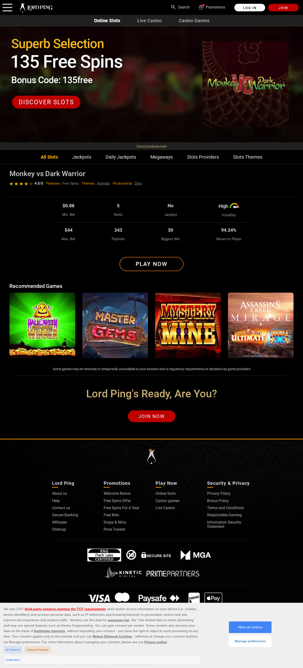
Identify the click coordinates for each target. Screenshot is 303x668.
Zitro (138, 183)
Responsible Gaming (224, 515)
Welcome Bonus (117, 493)
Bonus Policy (218, 501)
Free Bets (111, 515)
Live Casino (149, 20)
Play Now (151, 264)
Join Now (151, 416)
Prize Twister (114, 529)
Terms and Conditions (225, 508)
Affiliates (59, 522)
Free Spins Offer (117, 501)
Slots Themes (247, 157)
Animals (103, 183)
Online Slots (107, 20)
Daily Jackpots (121, 157)
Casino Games (194, 20)
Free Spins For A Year (121, 508)
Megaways (161, 157)
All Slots (49, 157)
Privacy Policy (219, 493)
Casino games (167, 501)
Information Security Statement (224, 524)
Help (56, 501)
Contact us (61, 508)
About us (59, 493)
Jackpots (81, 157)
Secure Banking (65, 515)
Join (283, 8)
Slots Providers (203, 157)
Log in (250, 8)
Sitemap (59, 529)
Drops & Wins (115, 522)
